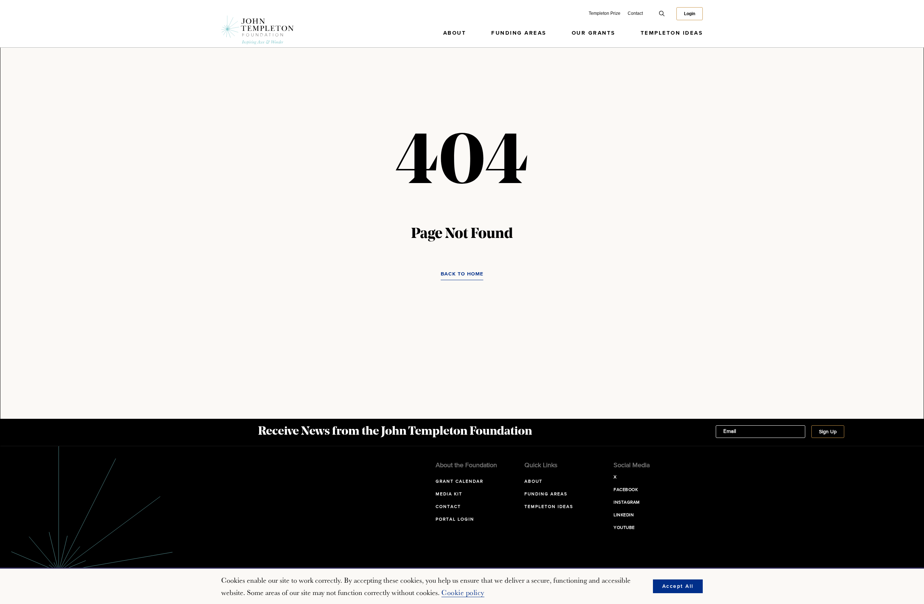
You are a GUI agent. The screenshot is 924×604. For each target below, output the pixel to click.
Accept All (678, 586)
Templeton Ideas (672, 33)
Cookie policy (462, 592)
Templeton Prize (604, 13)
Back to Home (462, 274)
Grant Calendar (459, 481)
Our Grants (593, 33)
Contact (635, 13)
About (454, 33)
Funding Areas (518, 33)
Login (689, 13)
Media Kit (449, 494)
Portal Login (455, 519)
